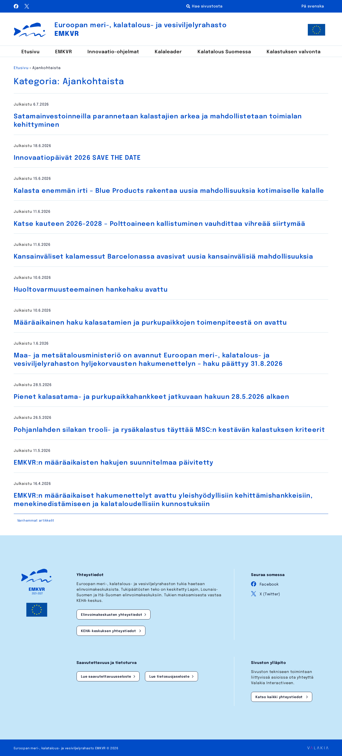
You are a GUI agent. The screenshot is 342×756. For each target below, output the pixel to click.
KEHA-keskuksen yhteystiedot (109, 631)
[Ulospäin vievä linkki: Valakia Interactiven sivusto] (317, 748)
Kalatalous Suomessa (224, 52)
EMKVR (63, 52)
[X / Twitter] (26, 7)
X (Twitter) (270, 594)
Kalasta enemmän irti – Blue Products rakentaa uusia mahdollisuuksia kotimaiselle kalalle (169, 191)
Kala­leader (168, 52)
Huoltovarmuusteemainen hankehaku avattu (91, 290)
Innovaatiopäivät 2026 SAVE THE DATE (77, 158)
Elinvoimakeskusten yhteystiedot (111, 614)
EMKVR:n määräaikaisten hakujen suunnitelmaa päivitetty (114, 463)
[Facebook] (17, 7)
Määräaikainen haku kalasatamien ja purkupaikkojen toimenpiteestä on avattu (150, 323)
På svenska (313, 6)
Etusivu (30, 52)
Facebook (269, 584)
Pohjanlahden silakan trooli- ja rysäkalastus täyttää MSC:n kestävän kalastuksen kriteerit (169, 430)
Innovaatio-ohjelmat (113, 52)
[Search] (205, 6)
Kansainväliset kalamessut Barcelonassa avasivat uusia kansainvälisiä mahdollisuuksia (163, 257)
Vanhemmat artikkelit (35, 520)
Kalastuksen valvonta (294, 52)
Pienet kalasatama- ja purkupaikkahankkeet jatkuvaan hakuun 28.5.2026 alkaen (151, 397)
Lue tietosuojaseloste (169, 676)
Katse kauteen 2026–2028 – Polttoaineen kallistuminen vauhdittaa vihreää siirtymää (159, 224)
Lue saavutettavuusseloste (106, 676)
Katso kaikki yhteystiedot (279, 697)
